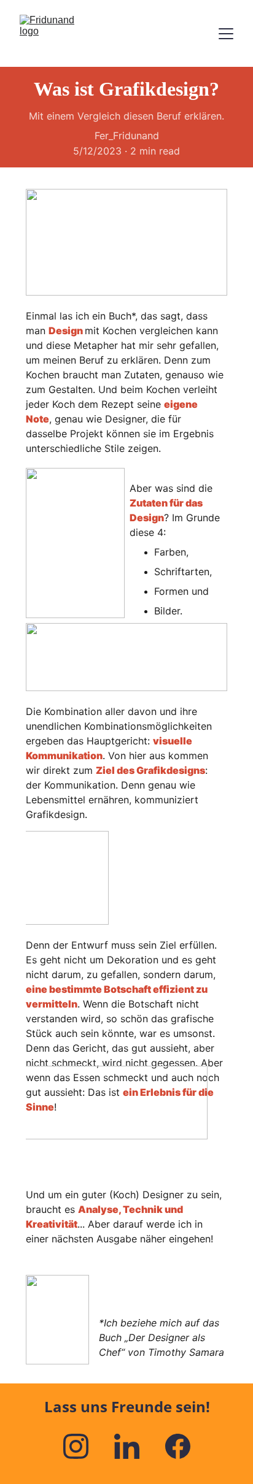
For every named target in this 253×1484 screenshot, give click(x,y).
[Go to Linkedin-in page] (133, 1446)
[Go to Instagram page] (82, 1446)
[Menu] (226, 33)
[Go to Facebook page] (177, 1446)
